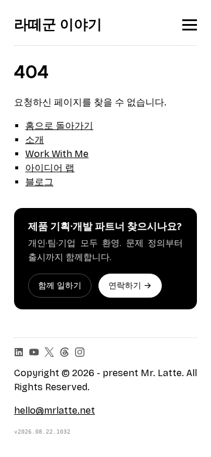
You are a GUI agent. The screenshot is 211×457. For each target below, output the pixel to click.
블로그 (39, 181)
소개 (34, 139)
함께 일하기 (59, 286)
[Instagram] (79, 352)
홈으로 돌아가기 (59, 125)
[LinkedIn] (18, 352)
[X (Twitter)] (49, 352)
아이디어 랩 (49, 167)
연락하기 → (130, 286)
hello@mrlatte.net (54, 410)
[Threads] (64, 352)
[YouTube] (34, 352)
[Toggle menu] (189, 24)
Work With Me (57, 153)
